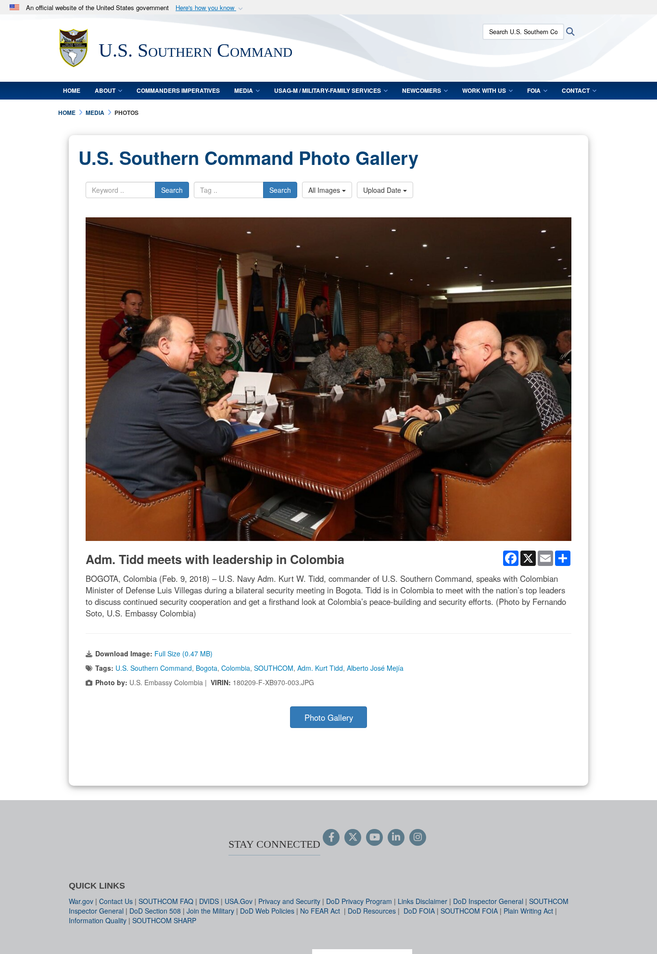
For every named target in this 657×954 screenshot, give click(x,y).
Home (71, 90)
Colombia (235, 668)
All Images (325, 190)
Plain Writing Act (528, 911)
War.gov (81, 901)
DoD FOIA (419, 911)
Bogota (206, 668)
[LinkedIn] (396, 837)
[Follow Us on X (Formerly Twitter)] (352, 837)
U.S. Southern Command (153, 668)
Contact (576, 90)
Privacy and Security (289, 901)
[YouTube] (374, 837)
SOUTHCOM (273, 668)
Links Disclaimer (422, 901)
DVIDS (209, 901)
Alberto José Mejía (375, 668)
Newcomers (421, 90)
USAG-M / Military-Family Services (327, 90)
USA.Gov (239, 901)
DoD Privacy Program (359, 901)
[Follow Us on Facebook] (331, 837)
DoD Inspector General (488, 901)
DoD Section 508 (155, 911)
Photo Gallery (328, 717)
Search (172, 190)
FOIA (534, 90)
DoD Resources (372, 911)
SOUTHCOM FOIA (469, 911)
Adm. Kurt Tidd (320, 668)
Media (243, 90)
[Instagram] (417, 837)
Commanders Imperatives (178, 90)
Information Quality (97, 920)
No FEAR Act (321, 911)
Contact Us (116, 901)
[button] (210, 8)
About (105, 90)
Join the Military (210, 911)
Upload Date (383, 190)
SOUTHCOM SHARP (164, 920)
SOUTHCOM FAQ (166, 901)
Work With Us (484, 90)
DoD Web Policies (267, 911)
